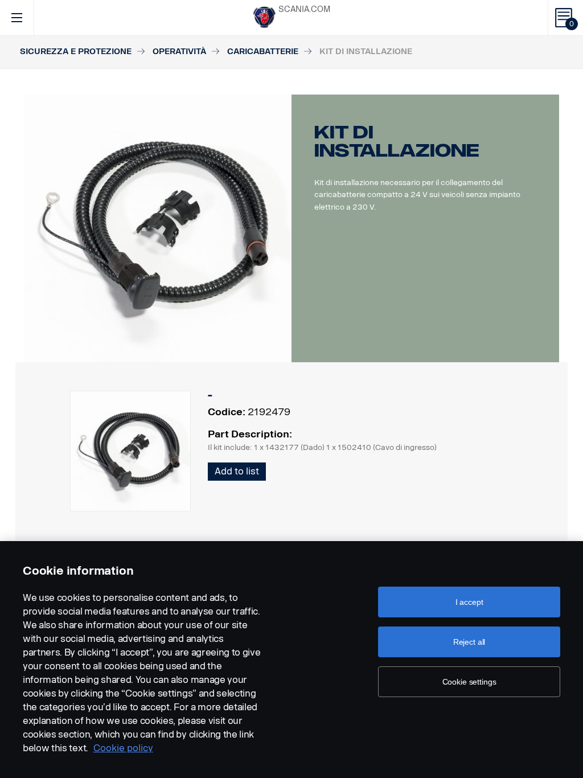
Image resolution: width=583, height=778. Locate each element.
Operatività (179, 51)
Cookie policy (123, 748)
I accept (469, 602)
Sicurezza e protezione (76, 51)
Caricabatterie (262, 51)
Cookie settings (469, 681)
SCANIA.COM (304, 9)
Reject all (469, 641)
